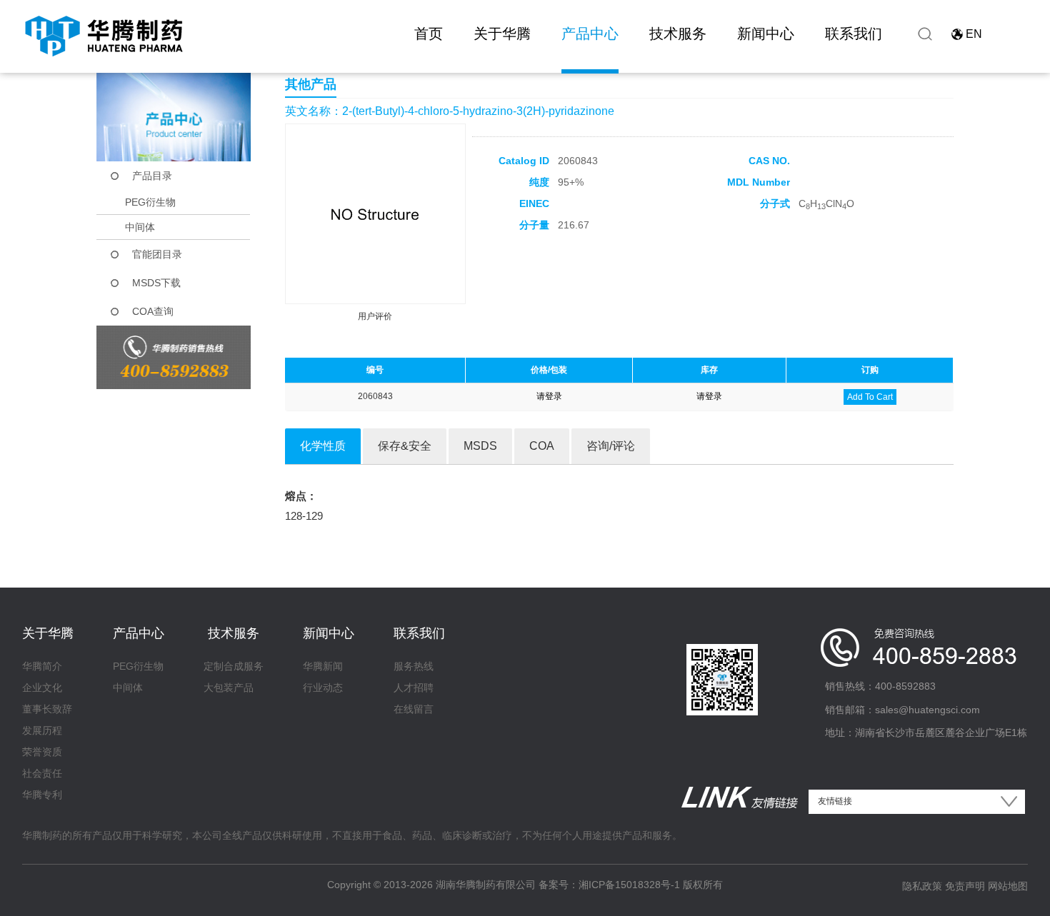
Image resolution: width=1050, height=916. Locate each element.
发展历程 (42, 730)
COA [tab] (541, 446)
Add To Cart (870, 397)
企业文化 (42, 687)
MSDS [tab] (480, 446)
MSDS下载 (156, 282)
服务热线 (414, 666)
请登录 (549, 396)
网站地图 (1008, 886)
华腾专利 (42, 794)
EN (974, 34)
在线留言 (414, 709)
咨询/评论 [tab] (610, 446)
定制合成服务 (234, 666)
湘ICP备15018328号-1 (629, 884)
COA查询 (153, 311)
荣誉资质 (42, 752)
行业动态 (323, 687)
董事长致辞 (47, 709)
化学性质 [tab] (323, 446)
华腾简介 (42, 666)
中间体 (140, 227)
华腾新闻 (323, 666)
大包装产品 (229, 687)
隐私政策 (922, 886)
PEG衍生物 (150, 202)
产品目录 (152, 175)
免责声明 (965, 886)
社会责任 (42, 773)
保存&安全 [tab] (404, 446)
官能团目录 (157, 254)
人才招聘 (414, 687)
